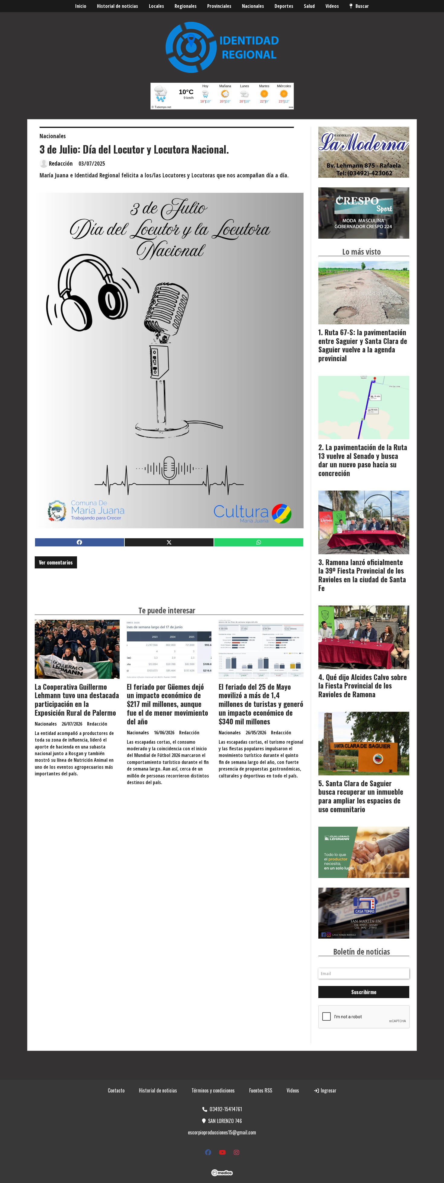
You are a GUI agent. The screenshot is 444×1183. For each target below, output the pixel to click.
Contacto (116, 1090)
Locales (156, 6)
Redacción (61, 163)
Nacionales (253, 6)
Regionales (186, 6)
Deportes (284, 6)
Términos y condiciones (213, 1090)
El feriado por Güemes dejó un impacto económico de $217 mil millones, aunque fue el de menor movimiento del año (167, 704)
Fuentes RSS (260, 1090)
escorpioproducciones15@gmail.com (222, 1132)
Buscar (362, 6)
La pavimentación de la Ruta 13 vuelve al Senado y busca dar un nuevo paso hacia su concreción (362, 460)
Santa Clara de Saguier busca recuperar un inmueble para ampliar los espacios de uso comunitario (360, 796)
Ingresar (328, 1090)
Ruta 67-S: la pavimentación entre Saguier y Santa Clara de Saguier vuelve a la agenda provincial (362, 345)
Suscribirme (363, 992)
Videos (332, 6)
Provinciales (219, 6)
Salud (309, 6)
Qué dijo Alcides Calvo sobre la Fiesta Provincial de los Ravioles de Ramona (362, 686)
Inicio (80, 6)
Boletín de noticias (361, 951)
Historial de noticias (117, 6)
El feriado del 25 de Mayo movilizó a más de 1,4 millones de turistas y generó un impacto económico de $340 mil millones (261, 704)
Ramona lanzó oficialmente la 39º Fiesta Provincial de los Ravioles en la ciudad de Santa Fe (362, 575)
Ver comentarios (56, 562)
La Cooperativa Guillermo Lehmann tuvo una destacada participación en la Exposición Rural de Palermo (77, 700)
